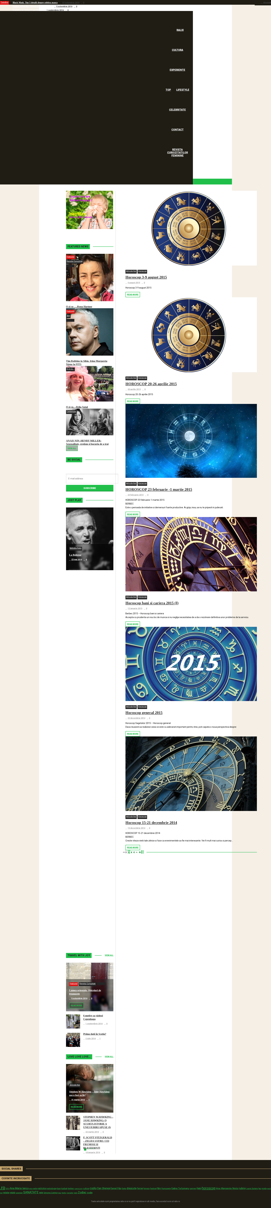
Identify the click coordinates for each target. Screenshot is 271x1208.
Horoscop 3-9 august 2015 (146, 277)
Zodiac (82, 1192)
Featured (70, 257)
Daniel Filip (116, 1188)
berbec (71, 1188)
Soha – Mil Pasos (78, 617)
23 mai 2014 (76, 559)
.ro (2, 1187)
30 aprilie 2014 (77, 685)
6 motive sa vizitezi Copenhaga (27, 10)
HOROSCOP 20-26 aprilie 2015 (151, 384)
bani (59, 1188)
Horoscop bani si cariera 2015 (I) (151, 603)
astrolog (42, 1188)
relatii (12, 1192)
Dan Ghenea (103, 1188)
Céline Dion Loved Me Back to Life (88, 680)
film (159, 1188)
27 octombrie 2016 (70, 3)
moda (264, 1188)
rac (1, 1193)
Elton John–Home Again (82, 931)
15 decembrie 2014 (136, 828)
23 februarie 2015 (135, 495)
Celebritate (71, 412)
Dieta (124, 1188)
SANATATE (31, 1192)
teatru (64, 1193)
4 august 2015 (134, 283)
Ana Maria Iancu (19, 1188)
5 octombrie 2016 (64, 6)
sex (41, 1192)
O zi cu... (70, 369)
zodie (90, 1192)
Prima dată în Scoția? (94, 1034)
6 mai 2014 (76, 622)
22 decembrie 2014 (136, 718)
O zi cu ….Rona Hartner (79, 306)
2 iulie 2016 (90, 1038)
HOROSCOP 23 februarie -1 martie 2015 (158, 489)
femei (140, 1188)
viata (75, 1193)
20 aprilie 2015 (134, 389)
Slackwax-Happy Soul (81, 806)
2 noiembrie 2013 (79, 936)
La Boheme (75, 555)
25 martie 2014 (78, 748)
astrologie (51, 1188)
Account (267, 2)
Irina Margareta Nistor (227, 1188)
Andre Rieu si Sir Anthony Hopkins (88, 743)
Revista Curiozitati (75, 261)
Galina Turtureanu (180, 1188)
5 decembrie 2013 (79, 810)
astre (35, 1188)
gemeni (193, 1188)
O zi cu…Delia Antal (77, 407)
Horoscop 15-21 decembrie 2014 (151, 823)
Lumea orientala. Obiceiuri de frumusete (32, 6)
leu (259, 1188)
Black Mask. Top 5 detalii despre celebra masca (35, 2)
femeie (146, 1188)
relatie (6, 1192)
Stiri (68, 316)
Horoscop (142, 271)
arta (31, 1188)
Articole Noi (131, 271)
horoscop (208, 1188)
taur (59, 1193)
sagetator (19, 1193)
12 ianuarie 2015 (135, 608)
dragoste (132, 1188)
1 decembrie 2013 (79, 873)
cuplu (93, 1188)
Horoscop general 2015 (143, 713)
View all (72, 448)
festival (153, 1188)
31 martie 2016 (78, 1100)
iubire (242, 1188)
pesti (269, 1188)
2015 (7, 1189)
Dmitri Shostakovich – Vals (83, 868)
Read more (132, 294)
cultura (86, 1188)
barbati (64, 1188)
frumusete (166, 1188)
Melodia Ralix (75, 548)
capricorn (78, 1189)
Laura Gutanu (252, 1188)
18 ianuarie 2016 (92, 1152)
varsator (70, 1193)
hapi (199, 1188)
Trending (4, 2)
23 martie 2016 (92, 1132)
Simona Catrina (51, 1192)
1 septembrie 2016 (55, 10)
